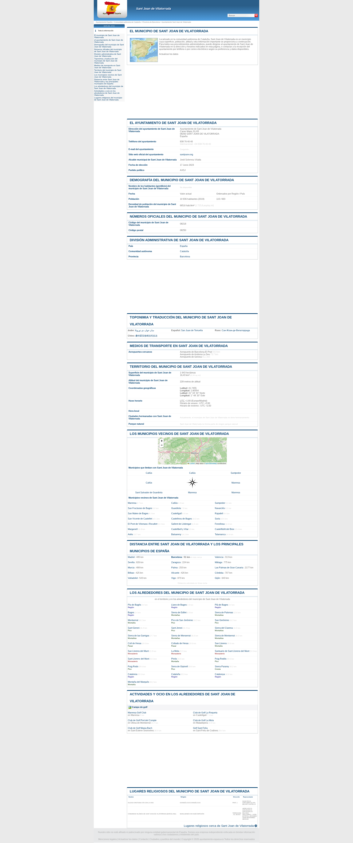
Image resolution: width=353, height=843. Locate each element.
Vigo (173, 578)
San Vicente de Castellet (140, 519)
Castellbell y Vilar (179, 529)
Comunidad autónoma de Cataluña (127, 22)
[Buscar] (256, 15)
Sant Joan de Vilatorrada (153, 8)
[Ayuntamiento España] (112, 14)
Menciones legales (107, 839)
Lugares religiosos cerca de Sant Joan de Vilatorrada (219, 825)
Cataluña (184, 251)
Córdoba (219, 573)
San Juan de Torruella (192, 330)
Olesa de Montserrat (141, 723)
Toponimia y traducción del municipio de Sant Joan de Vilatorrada (105, 61)
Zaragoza (176, 562)
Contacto (143, 839)
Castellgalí (176, 513)
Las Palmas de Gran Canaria (229, 567)
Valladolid (133, 578)
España (184, 246)
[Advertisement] (192, 92)
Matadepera (202, 723)
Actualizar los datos (168, 54)
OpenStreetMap (211, 463)
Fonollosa (220, 524)
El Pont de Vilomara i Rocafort (142, 524)
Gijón (217, 578)
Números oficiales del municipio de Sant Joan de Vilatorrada (188, 216)
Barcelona (185, 256)
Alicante (175, 573)
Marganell (133, 529)
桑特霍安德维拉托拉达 (146, 336)
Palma (174, 567)
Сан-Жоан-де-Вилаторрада (236, 330)
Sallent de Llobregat (181, 524)
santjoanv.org (186, 154)
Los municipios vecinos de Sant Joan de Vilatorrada (179, 434)
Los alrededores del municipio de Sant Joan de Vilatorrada (187, 593)
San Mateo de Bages (138, 513)
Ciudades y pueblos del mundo (165, 839)
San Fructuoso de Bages (140, 508)
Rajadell (219, 513)
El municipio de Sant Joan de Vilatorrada (169, 31)
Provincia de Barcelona (151, 22)
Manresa (236, 483)
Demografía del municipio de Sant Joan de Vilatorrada (182, 180)
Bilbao (131, 573)
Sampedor (220, 503)
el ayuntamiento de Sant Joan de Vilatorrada (173, 123)
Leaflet (192, 463)
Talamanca (220, 534)
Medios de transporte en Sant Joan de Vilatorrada (179, 346)
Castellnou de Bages (181, 519)
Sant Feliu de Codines (207, 730)
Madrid (131, 557)
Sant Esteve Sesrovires (142, 730)
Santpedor (236, 473)
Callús (149, 473)
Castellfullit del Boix (224, 529)
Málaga (218, 562)
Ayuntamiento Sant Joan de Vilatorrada (176, 22)
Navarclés (220, 508)
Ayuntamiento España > (105, 22)
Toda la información (105, 31)
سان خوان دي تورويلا (144, 330)
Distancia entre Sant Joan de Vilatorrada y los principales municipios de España (106, 82)
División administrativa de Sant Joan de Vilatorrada (179, 240)
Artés (130, 534)
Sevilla (131, 562)
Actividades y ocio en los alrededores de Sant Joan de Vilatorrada (107, 93)
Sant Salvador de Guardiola (148, 492)
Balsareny (176, 534)
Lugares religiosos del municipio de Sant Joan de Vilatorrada (189, 791)
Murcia (131, 567)
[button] (162, 441)
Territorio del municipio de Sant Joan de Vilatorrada (181, 366)
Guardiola (176, 508)
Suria (217, 519)
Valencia (219, 557)
